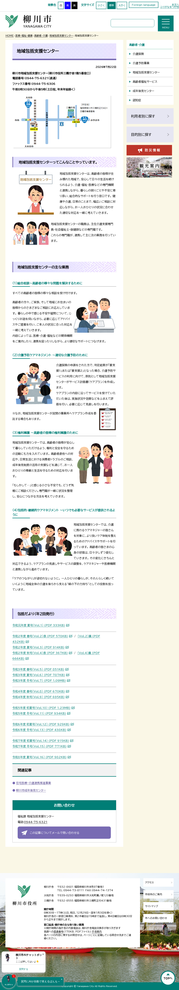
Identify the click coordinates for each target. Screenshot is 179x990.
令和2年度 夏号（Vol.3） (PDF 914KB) (38, 647)
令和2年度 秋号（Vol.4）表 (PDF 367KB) (40, 652)
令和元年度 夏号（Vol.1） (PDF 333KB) (38, 625)
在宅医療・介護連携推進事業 (33, 783)
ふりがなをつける (169, 7)
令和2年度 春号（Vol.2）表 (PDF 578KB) (40, 636)
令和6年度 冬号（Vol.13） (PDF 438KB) (39, 729)
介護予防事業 (141, 63)
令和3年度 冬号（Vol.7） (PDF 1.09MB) (39, 680)
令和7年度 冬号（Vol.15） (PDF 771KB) (39, 746)
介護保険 (138, 53)
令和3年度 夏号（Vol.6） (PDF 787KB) (38, 675)
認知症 (137, 100)
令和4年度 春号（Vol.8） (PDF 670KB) (38, 691)
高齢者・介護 (41, 35)
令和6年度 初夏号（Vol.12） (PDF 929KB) (41, 724)
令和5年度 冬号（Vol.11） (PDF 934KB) (39, 713)
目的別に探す (141, 134)
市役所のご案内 (153, 894)
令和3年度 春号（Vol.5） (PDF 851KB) (38, 669)
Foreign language (143, 5)
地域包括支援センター (61, 35)
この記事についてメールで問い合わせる (54, 832)
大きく (121, 5)
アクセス (149, 882)
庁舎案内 (97, 931)
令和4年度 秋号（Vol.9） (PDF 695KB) (38, 697)
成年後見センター (143, 91)
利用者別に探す (143, 116)
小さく (101, 5)
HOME (9, 35)
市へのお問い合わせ (156, 918)
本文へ (175, 4)
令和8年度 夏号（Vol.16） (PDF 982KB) (39, 757)
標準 (111, 5)
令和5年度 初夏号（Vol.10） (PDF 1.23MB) (41, 707)
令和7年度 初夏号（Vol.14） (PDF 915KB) (40, 740)
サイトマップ (151, 906)
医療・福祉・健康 (24, 35)
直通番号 (58, 931)
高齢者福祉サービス (145, 81)
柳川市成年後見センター (31, 790)
